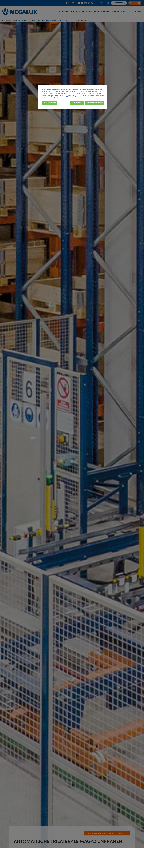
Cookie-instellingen (49, 102)
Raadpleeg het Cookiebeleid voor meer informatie (66, 97)
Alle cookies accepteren (95, 102)
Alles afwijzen (76, 102)
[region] (72, 97)
